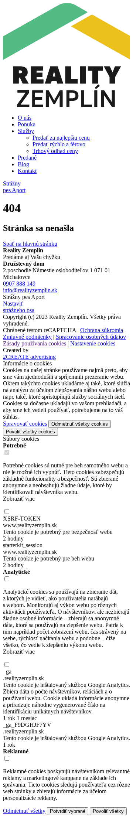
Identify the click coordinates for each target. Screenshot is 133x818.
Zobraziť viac (19, 498)
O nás (24, 118)
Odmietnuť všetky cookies (79, 424)
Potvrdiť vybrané (67, 811)
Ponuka (26, 124)
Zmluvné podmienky (27, 337)
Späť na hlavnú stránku (30, 244)
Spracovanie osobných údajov (91, 337)
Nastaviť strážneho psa (18, 306)
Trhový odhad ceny (55, 151)
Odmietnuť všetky (24, 811)
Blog (23, 164)
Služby (26, 131)
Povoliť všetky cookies (30, 431)
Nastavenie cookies (92, 343)
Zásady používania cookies (34, 343)
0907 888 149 (19, 283)
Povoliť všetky (108, 811)
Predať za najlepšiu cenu (61, 137)
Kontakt (27, 171)
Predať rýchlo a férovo (59, 144)
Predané (27, 157)
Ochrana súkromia (101, 330)
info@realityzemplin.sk (30, 290)
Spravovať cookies (25, 423)
